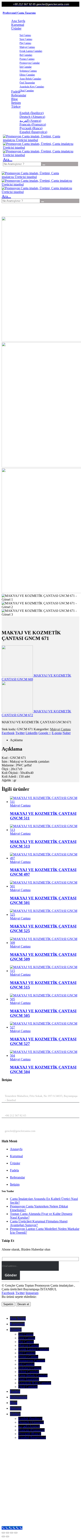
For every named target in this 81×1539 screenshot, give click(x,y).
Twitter (20, 733)
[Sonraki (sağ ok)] (7, 1536)
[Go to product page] (44, 800)
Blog (14, 99)
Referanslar (18, 95)
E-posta (57, 733)
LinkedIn (32, 733)
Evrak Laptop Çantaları (31, 51)
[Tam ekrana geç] (7, 1532)
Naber (67, 733)
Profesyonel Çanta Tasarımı (19, 12)
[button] (7, 159)
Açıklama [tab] (16, 740)
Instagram (32, 1293)
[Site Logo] (34, 140)
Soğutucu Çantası (28, 70)
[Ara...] (43, 165)
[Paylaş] (11, 1532)
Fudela (14, 1170)
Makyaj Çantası (27, 47)
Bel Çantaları (26, 55)
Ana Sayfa (18, 21)
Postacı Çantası (27, 58)
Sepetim (8, 1304)
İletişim (16, 103)
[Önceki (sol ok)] (3, 1536)
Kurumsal (17, 24)
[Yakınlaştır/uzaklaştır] (3, 1532)
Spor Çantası (26, 39)
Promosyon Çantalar (30, 62)
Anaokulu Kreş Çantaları (32, 86)
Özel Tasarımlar (27, 82)
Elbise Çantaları (27, 74)
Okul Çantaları (27, 90)
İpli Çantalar (26, 66)
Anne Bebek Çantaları (30, 78)
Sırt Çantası (25, 35)
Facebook (8, 733)
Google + (44, 733)
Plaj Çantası (25, 43)
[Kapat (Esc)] (15, 1532)
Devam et (23, 1304)
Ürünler (16, 28)
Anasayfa (16, 1149)
